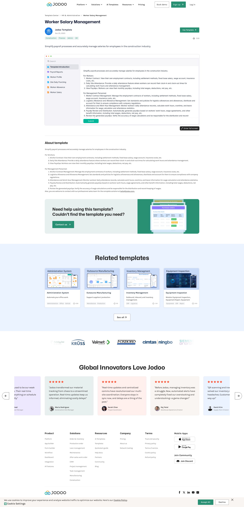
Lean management (77, 448)
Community (99, 462)
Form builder (50, 448)
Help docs (99, 453)
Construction (75, 480)
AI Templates (112, 4)
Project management (78, 466)
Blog (97, 466)
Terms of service (151, 448)
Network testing (126, 448)
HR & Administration (71, 15)
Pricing (141, 4)
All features (49, 466)
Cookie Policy (120, 500)
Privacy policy (150, 443)
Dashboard (49, 457)
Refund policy (150, 457)
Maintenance (75, 453)
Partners (98, 457)
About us (123, 443)
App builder (49, 443)
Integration (49, 462)
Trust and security (152, 439)
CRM (72, 462)
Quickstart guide (101, 448)
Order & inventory (77, 439)
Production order (76, 443)
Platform (48, 439)
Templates (99, 443)
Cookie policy (150, 453)
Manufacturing (76, 475)
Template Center (52, 15)
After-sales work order (78, 457)
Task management (77, 471)
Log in (192, 4)
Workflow (48, 453)
